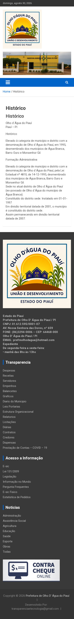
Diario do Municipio (14, 401)
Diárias (7, 427)
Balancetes (10, 391)
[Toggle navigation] (8, 82)
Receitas (8, 375)
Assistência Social (14, 521)
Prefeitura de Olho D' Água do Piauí (47, 595)
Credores (8, 437)
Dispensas (9, 442)
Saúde (7, 536)
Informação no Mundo (17, 481)
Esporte (8, 541)
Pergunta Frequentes (16, 487)
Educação (9, 531)
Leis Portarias (11, 406)
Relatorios (9, 417)
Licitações (9, 422)
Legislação (9, 476)
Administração (12, 515)
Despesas (9, 370)
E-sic (6, 466)
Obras (6, 546)
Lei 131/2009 (11, 471)
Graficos (8, 396)
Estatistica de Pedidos (17, 497)
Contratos (9, 432)
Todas (7, 551)
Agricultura (9, 526)
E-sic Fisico (10, 492)
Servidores (9, 381)
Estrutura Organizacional (18, 411)
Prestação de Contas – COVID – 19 (25, 447)
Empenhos (9, 386)
